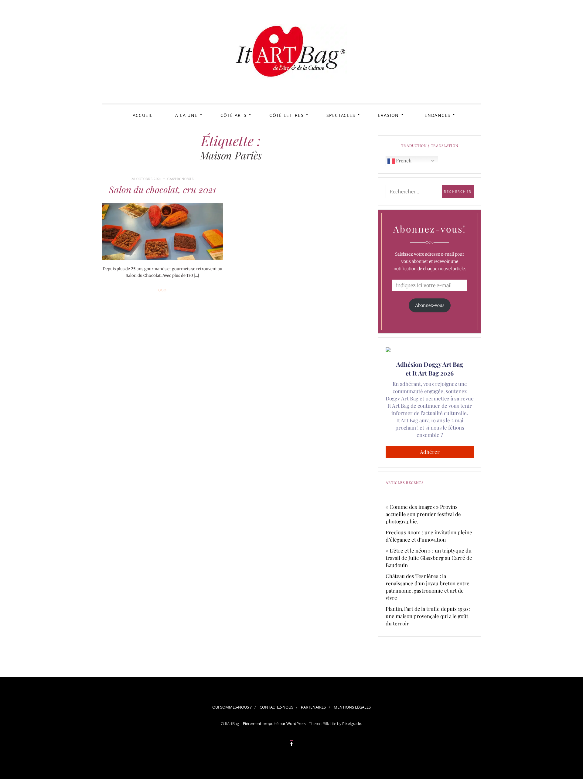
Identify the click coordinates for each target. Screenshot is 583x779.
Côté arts (233, 115)
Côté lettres (286, 115)
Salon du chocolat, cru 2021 (162, 189)
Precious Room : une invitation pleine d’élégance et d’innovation (429, 536)
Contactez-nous (276, 707)
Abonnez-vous (430, 305)
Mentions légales (352, 707)
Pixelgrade (351, 723)
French (403, 160)
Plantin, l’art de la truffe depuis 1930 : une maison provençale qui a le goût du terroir (428, 616)
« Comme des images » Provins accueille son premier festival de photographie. (423, 514)
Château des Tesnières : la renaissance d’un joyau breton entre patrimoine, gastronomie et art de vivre (427, 587)
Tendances (436, 115)
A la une (186, 115)
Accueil (143, 115)
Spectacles (340, 115)
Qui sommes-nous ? (232, 707)
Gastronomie (180, 179)
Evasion (388, 115)
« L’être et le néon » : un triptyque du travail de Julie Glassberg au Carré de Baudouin (429, 557)
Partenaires (313, 707)
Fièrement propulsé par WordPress (274, 723)
